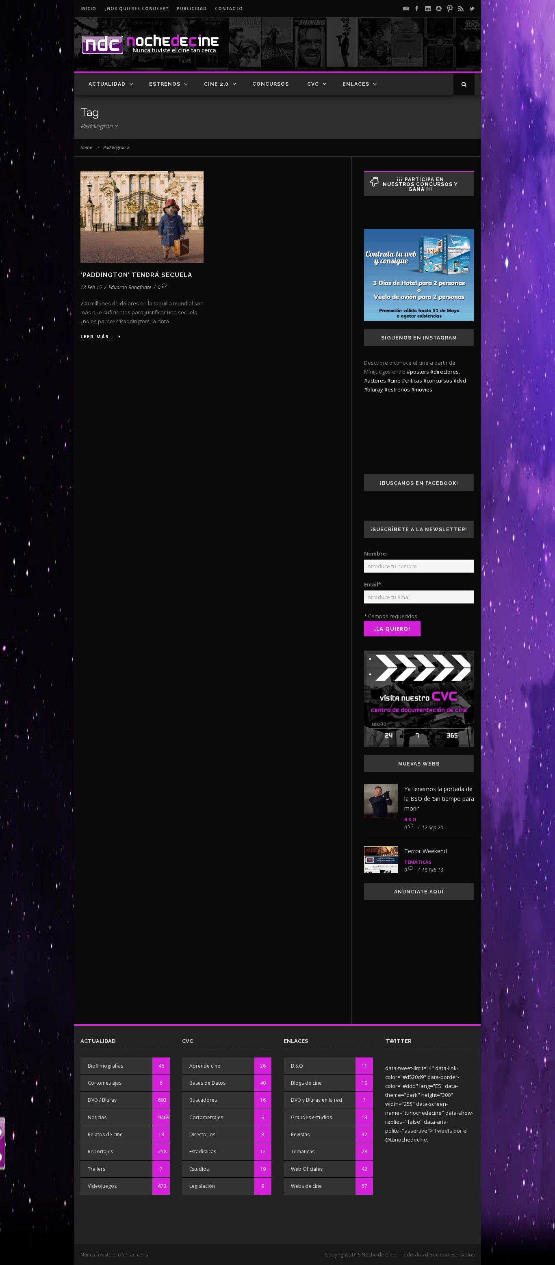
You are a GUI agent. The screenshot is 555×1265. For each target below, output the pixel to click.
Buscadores (203, 1099)
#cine (394, 380)
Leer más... (97, 336)
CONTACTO (229, 8)
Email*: (373, 584)
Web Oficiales (307, 1169)
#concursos (437, 380)
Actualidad (107, 84)
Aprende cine (204, 1065)
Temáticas (417, 862)
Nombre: (376, 553)
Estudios (199, 1169)
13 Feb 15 (91, 287)
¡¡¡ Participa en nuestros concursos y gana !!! (420, 184)
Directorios (202, 1134)
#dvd (459, 380)
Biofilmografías (105, 1065)
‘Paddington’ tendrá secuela (136, 275)
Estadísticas (202, 1151)
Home (86, 147)
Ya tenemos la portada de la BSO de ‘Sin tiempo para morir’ (439, 798)
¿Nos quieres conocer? (136, 8)
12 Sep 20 (432, 827)
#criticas (412, 380)
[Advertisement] (379, 51)
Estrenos (164, 84)
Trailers (96, 1169)
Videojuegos (102, 1186)
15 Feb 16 (432, 870)
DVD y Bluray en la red (316, 1099)
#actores (375, 380)
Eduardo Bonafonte (129, 287)
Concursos (270, 84)
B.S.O (410, 819)
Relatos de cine (105, 1134)
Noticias (97, 1117)
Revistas (300, 1134)
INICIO (88, 8)
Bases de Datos (207, 1082)
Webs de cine (306, 1186)
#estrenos (397, 389)
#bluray (373, 389)
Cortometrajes (104, 1082)
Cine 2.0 (216, 84)
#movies (421, 389)
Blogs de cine (306, 1082)
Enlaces (356, 84)
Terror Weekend (425, 851)
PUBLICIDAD (192, 8)
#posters (418, 371)
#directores (444, 371)
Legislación (202, 1186)
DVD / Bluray (102, 1099)
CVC (313, 84)
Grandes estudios (311, 1117)
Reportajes (100, 1151)
